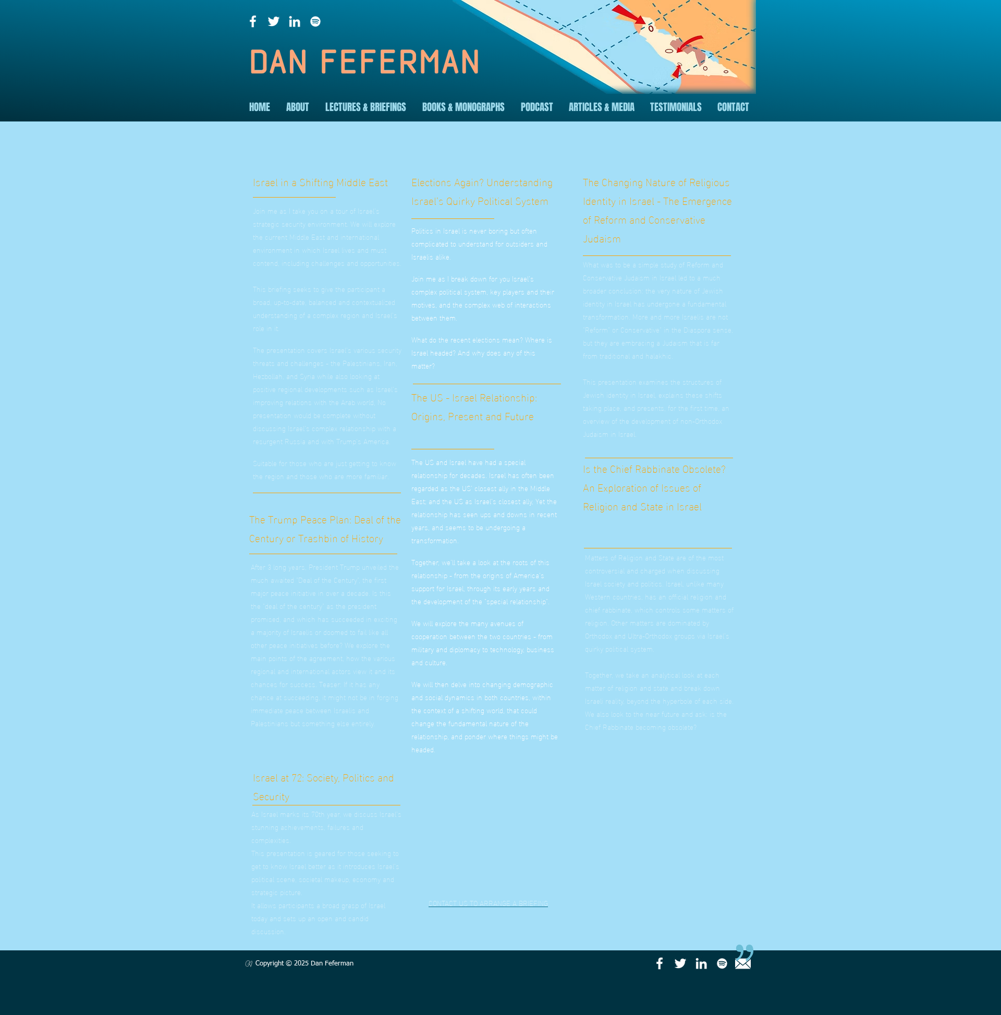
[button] (297, 107)
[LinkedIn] (294, 21)
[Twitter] (274, 21)
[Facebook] (253, 21)
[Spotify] (315, 21)
